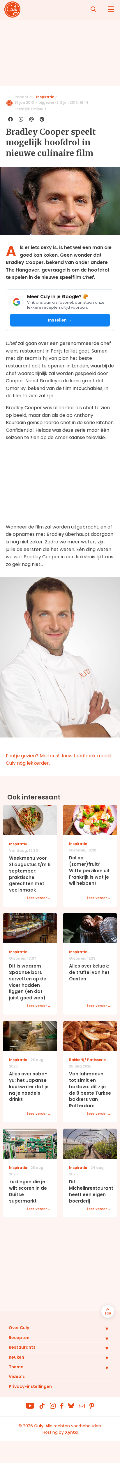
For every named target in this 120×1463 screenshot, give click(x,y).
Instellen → (60, 320)
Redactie (23, 96)
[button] (102, 1328)
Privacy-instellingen (30, 1386)
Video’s (17, 1376)
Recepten (19, 1338)
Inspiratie (45, 96)
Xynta (71, 1432)
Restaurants (22, 1347)
